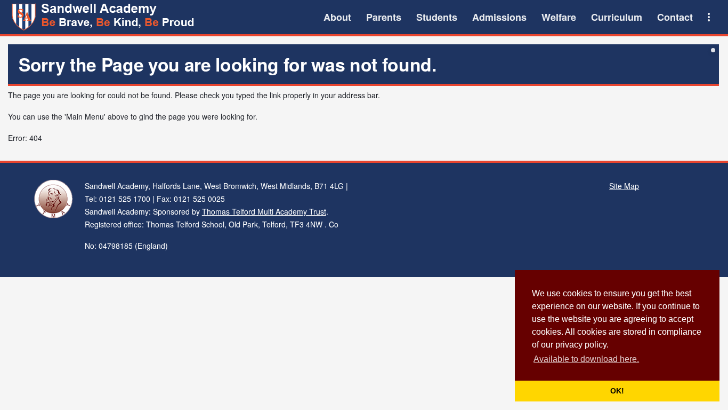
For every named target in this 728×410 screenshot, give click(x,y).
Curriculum (616, 17)
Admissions (499, 17)
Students (436, 17)
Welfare (558, 17)
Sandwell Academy (104, 17)
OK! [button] (617, 391)
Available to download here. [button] (586, 359)
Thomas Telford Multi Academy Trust (264, 211)
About (337, 17)
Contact (675, 17)
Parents (383, 17)
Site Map (624, 185)
